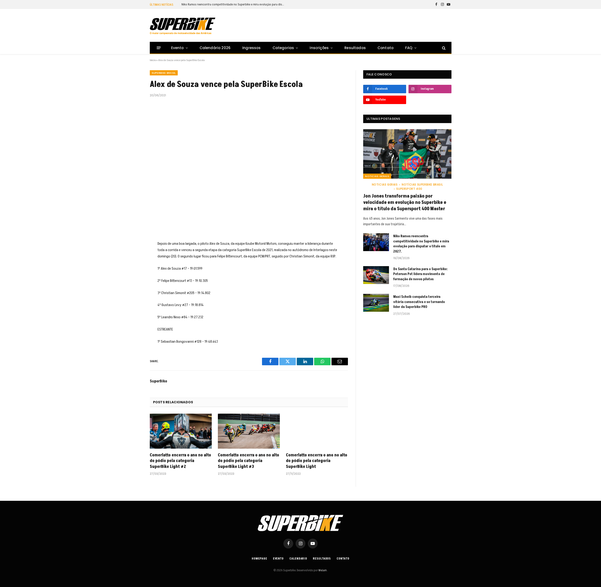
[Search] (443, 48)
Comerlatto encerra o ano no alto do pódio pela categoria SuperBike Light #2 (180, 461)
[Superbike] (182, 26)
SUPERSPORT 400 (409, 189)
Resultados (355, 47)
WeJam (322, 570)
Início (153, 60)
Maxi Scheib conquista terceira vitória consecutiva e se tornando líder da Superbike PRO (419, 301)
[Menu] (159, 47)
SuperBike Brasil (164, 73)
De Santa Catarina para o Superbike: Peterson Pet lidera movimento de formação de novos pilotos (420, 274)
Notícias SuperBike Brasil (422, 185)
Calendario (298, 558)
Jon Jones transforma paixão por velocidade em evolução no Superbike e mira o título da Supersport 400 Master (404, 202)
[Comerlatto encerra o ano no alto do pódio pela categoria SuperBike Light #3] (249, 431)
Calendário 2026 (215, 47)
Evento (177, 47)
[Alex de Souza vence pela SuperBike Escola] (249, 168)
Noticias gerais (377, 176)
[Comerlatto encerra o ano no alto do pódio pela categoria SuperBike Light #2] (181, 431)
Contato (385, 47)
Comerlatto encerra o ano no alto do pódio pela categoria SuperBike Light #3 (248, 461)
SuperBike (158, 381)
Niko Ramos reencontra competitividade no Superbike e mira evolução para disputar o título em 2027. (234, 4)
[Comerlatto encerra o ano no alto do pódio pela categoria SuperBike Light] (317, 431)
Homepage (259, 558)
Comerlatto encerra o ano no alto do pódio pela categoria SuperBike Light (316, 461)
